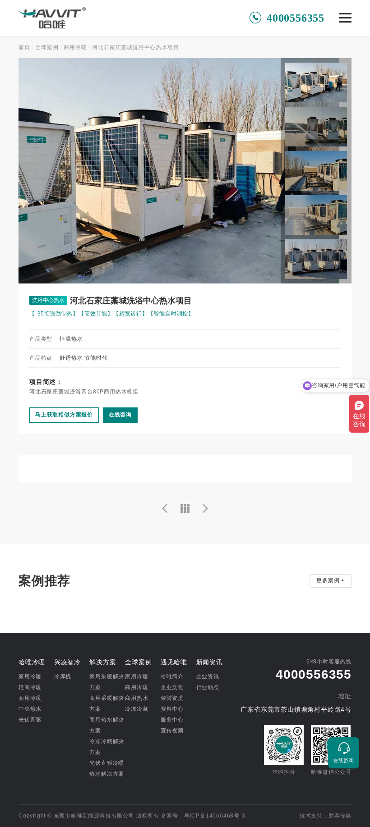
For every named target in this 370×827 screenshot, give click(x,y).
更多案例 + (330, 580)
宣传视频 (172, 730)
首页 (24, 47)
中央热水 (30, 709)
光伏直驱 (30, 720)
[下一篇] (205, 508)
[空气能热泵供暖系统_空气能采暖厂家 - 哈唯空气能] (52, 15)
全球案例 (46, 47)
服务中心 (172, 720)
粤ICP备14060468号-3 (214, 816)
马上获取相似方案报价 (64, 414)
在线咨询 (120, 414)
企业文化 (172, 687)
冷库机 (62, 676)
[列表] (185, 508)
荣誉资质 (172, 698)
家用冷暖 (30, 676)
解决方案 (102, 662)
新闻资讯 (209, 662)
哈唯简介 (172, 676)
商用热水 (136, 698)
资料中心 (172, 709)
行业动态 (207, 687)
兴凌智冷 (67, 662)
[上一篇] (164, 508)
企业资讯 (207, 676)
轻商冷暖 (30, 687)
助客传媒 (340, 816)
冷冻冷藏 (136, 709)
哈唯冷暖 (31, 662)
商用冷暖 (75, 47)
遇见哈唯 (174, 662)
